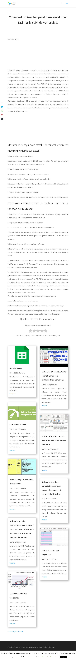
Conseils (22, 373)
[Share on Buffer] (2, 119)
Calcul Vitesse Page (17, 425)
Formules (22, 542)
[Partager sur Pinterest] (2, 115)
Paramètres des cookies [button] (49, 657)
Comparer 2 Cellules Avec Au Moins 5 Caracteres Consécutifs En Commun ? (54, 376)
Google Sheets (15, 368)
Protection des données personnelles (35, 647)
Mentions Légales (14, 647)
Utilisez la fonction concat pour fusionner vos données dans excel (54, 440)
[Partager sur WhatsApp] (2, 111)
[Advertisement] (38, 55)
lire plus (12, 394)
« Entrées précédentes (15, 631)
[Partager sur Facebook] (2, 103)
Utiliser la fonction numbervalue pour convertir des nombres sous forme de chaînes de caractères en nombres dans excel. (21, 529)
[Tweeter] (2, 107)
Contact (51, 647)
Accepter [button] (63, 657)
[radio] (30, 331)
